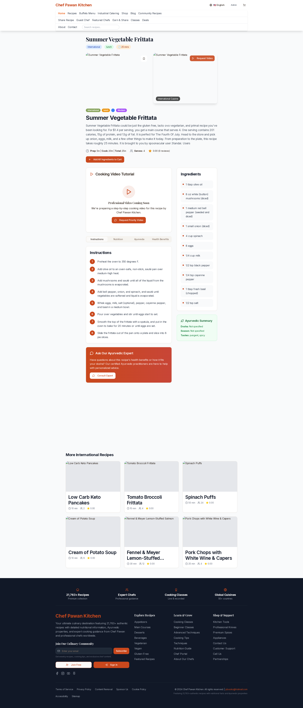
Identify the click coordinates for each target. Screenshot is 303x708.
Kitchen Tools (221, 621)
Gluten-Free (141, 653)
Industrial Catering (108, 13)
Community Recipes (149, 13)
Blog (133, 13)
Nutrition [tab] (118, 239)
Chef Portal (180, 653)
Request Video (205, 58)
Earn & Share (120, 20)
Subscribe (121, 651)
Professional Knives (224, 627)
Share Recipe (66, 20)
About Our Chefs (184, 659)
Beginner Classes (184, 627)
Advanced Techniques (187, 632)
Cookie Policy (139, 689)
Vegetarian (140, 643)
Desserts (139, 632)
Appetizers (140, 621)
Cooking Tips (181, 637)
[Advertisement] (128, 410)
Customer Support (224, 648)
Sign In (114, 664)
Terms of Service (64, 689)
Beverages (140, 637)
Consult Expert (105, 375)
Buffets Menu (87, 13)
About (61, 27)
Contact (72, 27)
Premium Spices (222, 632)
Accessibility (62, 696)
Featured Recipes (144, 659)
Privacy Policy (84, 689)
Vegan (138, 648)
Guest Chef (82, 20)
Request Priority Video (131, 220)
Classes (135, 20)
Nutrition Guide (182, 648)
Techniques (180, 643)
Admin (234, 5)
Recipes (72, 13)
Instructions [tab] (97, 239)
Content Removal (104, 689)
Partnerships (220, 659)
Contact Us (219, 643)
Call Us (217, 653)
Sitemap (76, 696)
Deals (145, 20)
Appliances (219, 637)
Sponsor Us (122, 689)
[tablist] (129, 239)
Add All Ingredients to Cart (107, 159)
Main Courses (142, 627)
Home (61, 13)
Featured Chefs (101, 20)
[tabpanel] (129, 294)
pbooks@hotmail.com (236, 689)
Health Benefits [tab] (160, 239)
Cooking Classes (183, 621)
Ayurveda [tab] (139, 239)
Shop (125, 13)
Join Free (76, 664)
